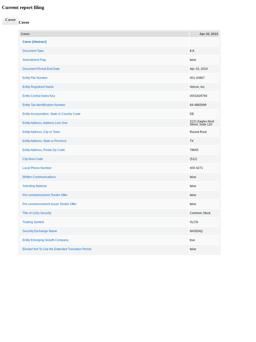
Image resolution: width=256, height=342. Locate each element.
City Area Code (32, 158)
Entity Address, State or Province (44, 140)
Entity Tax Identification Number (43, 104)
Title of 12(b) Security (36, 213)
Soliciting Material (34, 186)
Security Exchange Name (39, 231)
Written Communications (39, 177)
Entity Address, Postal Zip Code (43, 149)
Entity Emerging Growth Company (45, 240)
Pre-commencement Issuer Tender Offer (49, 204)
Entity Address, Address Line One (45, 122)
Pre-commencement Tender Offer (45, 195)
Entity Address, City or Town (41, 131)
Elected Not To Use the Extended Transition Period (56, 249)
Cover (10, 20)
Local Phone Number (37, 167)
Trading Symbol (33, 222)
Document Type (33, 50)
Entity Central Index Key (38, 95)
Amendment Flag (34, 59)
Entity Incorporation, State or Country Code (51, 113)
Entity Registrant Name (38, 86)
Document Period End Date (41, 68)
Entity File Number (35, 77)
